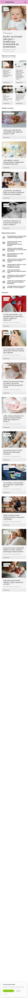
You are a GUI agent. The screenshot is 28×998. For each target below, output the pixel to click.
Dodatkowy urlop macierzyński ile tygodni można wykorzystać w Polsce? (20, 97)
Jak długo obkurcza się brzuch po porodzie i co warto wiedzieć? (12, 222)
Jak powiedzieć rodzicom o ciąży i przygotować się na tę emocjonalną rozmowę (16, 266)
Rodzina (6, 565)
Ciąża (6, 63)
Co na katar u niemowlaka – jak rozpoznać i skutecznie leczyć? (13, 484)
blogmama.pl (9, 2)
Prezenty (7, 10)
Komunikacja (7, 174)
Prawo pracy (20, 87)
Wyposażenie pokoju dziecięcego (9, 467)
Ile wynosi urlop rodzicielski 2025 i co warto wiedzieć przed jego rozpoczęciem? (13, 549)
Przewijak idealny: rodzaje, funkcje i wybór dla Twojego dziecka (16, 237)
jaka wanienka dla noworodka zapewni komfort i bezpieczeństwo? (15, 255)
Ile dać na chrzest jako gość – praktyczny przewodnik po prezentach (12, 41)
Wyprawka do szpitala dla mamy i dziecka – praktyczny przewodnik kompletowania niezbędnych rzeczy (20, 74)
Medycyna (7, 206)
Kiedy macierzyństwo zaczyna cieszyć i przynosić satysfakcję (13, 517)
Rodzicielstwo (8, 145)
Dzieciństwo (7, 332)
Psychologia (7, 563)
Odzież (12, 113)
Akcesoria (7, 298)
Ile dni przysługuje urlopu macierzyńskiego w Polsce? (7, 97)
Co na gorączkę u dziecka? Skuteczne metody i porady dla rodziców (13, 350)
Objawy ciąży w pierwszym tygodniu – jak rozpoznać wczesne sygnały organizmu (7, 73)
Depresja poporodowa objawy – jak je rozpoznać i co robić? (13, 582)
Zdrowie (6, 469)
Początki (6, 65)
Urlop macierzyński (9, 401)
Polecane (5, 292)
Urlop (11, 87)
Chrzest (6, 8)
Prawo (6, 531)
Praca (6, 87)
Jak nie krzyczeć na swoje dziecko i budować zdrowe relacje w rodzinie (16, 260)
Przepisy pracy (21, 89)
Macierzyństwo (8, 498)
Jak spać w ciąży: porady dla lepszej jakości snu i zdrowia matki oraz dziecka (16, 250)
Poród (19, 65)
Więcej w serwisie (8, 108)
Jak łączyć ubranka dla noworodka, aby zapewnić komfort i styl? (13, 132)
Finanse (6, 364)
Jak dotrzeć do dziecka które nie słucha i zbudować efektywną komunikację (13, 192)
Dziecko (19, 63)
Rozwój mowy (7, 435)
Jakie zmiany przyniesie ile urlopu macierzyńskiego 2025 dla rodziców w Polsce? (13, 418)
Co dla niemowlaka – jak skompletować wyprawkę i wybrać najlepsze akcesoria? (13, 317)
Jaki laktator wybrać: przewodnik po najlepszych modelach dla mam (13, 162)
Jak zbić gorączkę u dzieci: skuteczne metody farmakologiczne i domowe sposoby (14, 243)
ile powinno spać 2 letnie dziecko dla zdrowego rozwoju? (12, 452)
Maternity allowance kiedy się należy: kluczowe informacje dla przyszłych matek (13, 384)
